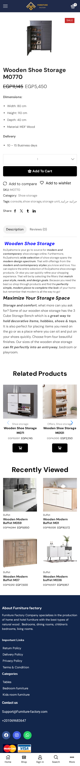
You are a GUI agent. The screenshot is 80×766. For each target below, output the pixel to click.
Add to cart (42, 171)
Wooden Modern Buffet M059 (15, 521)
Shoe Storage (39, 243)
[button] (72, 423)
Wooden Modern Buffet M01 (55, 521)
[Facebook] (6, 735)
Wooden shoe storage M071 (20, 430)
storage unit (51, 201)
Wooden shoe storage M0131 (59, 430)
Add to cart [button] (20, 447)
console (16, 201)
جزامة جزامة (69, 201)
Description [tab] (15, 229)
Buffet (6, 515)
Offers (51, 424)
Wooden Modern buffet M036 (55, 578)
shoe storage (32, 201)
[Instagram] (17, 735)
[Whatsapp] (27, 735)
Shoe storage (27, 195)
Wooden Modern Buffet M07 (15, 578)
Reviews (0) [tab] (38, 229)
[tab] (15, 229)
